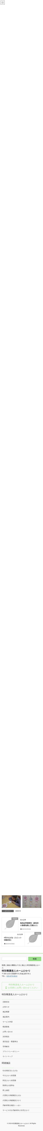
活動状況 (18, 911)
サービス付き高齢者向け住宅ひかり (16, 1110)
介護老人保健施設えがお (12, 1095)
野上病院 (6, 1090)
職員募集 (6, 1027)
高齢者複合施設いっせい (12, 1105)
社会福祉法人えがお (10, 1070)
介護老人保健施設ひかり (12, 1100)
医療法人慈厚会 (8, 1085)
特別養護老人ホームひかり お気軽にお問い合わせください (22, 986)
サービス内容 (8, 1022)
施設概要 (6, 1012)
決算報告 (6, 1037)
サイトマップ (8, 1056)
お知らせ (6, 1007)
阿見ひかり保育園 (9, 1080)
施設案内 (6, 1017)
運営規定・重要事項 (10, 1041)
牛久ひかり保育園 (9, 1075)
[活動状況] (10, 922)
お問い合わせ (8, 1032)
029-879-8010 (12, 976)
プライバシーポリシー (11, 1051)
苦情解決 (6, 1046)
